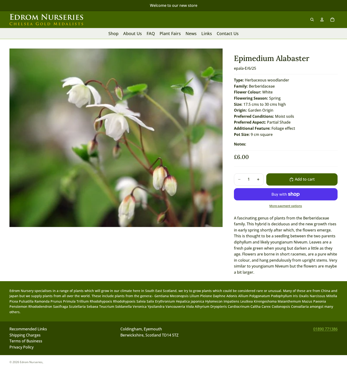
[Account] (322, 19)
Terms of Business (25, 341)
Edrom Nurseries (31, 362)
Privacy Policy (21, 347)
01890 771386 (325, 329)
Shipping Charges (25, 335)
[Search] (312, 19)
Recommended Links (28, 329)
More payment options (285, 206)
